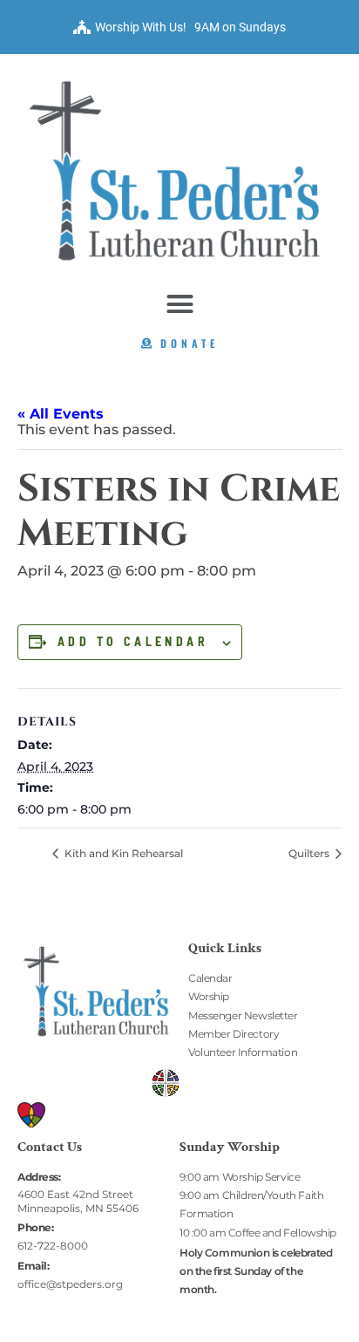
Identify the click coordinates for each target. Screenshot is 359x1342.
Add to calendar (133, 642)
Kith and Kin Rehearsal (122, 853)
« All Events (60, 413)
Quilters (310, 853)
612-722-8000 (52, 1245)
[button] (179, 304)
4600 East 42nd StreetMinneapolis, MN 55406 (78, 1201)
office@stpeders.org (70, 1284)
